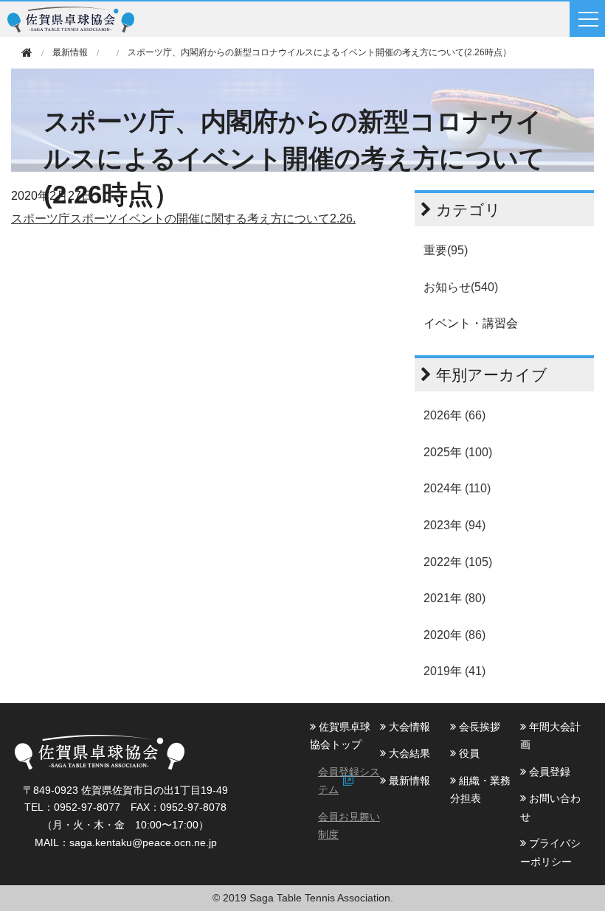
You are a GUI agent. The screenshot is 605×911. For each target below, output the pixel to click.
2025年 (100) (458, 452)
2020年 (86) (454, 635)
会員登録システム (349, 780)
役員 (468, 753)
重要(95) (446, 250)
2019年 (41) (454, 671)
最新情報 (408, 780)
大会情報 (408, 727)
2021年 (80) (454, 598)
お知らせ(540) (461, 287)
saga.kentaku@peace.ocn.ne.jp (143, 842)
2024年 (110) (457, 488)
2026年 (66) (454, 415)
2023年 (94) (454, 525)
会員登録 (548, 772)
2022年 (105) (458, 562)
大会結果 (408, 753)
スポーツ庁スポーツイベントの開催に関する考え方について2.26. (183, 218)
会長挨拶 (478, 727)
